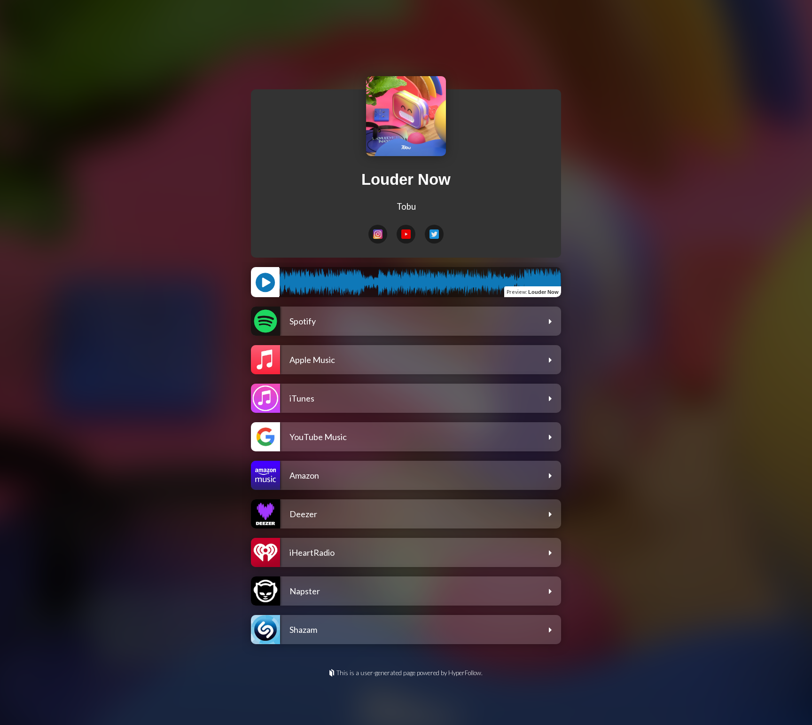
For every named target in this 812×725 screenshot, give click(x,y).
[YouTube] (406, 234)
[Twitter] (434, 234)
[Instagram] (377, 234)
